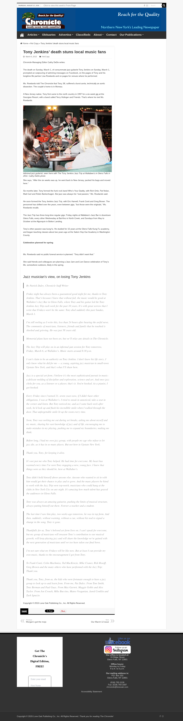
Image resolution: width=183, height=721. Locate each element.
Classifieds (83, 34)
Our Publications (131, 34)
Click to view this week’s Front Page (60, 5)
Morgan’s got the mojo (36, 621)
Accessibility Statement (91, 691)
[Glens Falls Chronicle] (43, 19)
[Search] (164, 5)
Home (22, 34)
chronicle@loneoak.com (117, 687)
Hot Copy (34, 43)
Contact (111, 34)
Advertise (65, 34)
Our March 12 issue (100, 621)
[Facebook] (144, 5)
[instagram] (147, 5)
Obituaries (49, 34)
